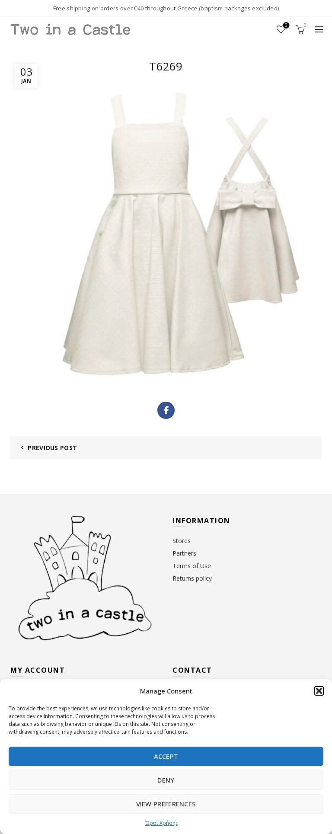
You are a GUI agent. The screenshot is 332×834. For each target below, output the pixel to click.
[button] (319, 691)
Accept (166, 756)
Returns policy (192, 578)
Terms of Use (191, 566)
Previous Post (52, 448)
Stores (181, 541)
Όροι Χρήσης (161, 823)
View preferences (166, 803)
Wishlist (286, 25)
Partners (184, 553)
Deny (165, 780)
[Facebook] (166, 410)
